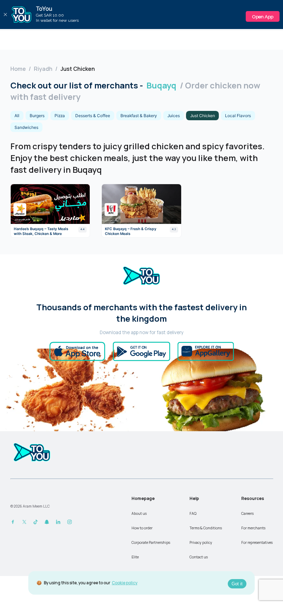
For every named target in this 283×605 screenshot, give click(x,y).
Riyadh (43, 69)
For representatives (257, 542)
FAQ (192, 513)
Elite (135, 557)
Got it (237, 583)
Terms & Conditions (205, 528)
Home (18, 69)
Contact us (198, 557)
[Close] (5, 14)
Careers (247, 513)
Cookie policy (124, 583)
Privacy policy (200, 542)
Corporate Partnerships (150, 542)
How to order (142, 528)
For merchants (253, 528)
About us (139, 513)
